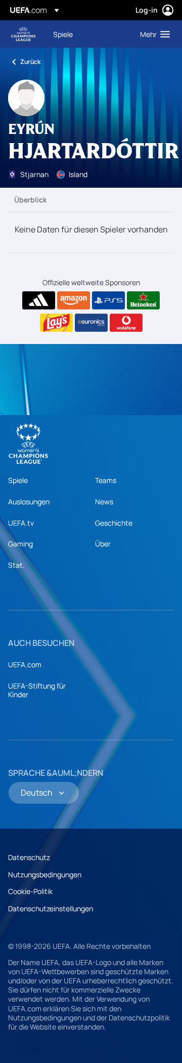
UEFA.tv (21, 523)
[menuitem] (88, 34)
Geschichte (113, 523)
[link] (63, 34)
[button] (152, 34)
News (104, 501)
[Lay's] (56, 323)
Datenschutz (29, 857)
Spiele (18, 480)
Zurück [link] (30, 61)
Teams (105, 480)
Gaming (20, 543)
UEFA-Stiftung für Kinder (37, 690)
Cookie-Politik (30, 891)
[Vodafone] (126, 323)
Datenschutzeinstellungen (50, 908)
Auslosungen (29, 501)
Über (103, 543)
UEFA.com (24, 664)
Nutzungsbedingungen (44, 874)
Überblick (30, 199)
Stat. (16, 565)
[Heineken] (143, 300)
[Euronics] (91, 323)
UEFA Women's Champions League (23, 34)
